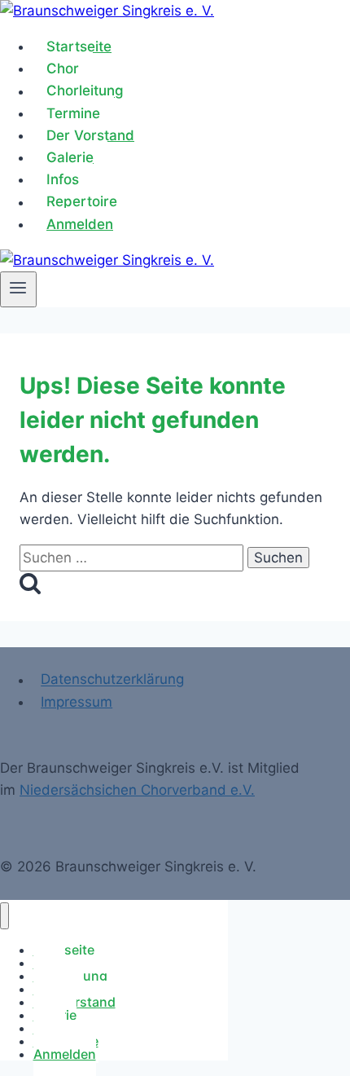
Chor (62, 68)
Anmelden (79, 224)
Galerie (70, 157)
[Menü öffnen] (18, 289)
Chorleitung (85, 91)
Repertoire (81, 202)
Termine (73, 113)
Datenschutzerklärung (112, 680)
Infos (62, 179)
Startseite (79, 46)
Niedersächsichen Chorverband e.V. (137, 790)
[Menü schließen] (4, 915)
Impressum (76, 702)
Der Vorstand (90, 135)
